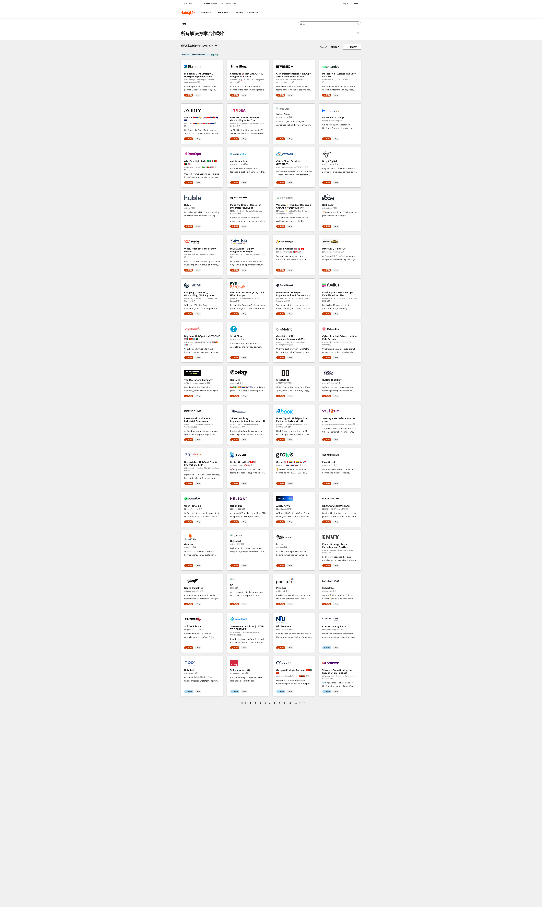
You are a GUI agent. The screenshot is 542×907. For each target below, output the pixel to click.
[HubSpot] (188, 13)
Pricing (239, 12)
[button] (358, 33)
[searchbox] (329, 24)
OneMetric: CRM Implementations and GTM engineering (290, 337)
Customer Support (210, 4)
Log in (345, 4)
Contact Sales (230, 4)
